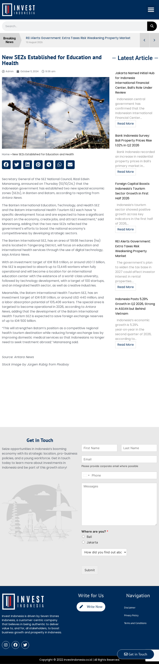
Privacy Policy (131, 615)
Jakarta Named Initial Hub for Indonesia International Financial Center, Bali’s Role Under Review (135, 83)
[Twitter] (25, 645)
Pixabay (63, 364)
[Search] (152, 26)
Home (6, 154)
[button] (151, 10)
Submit (90, 570)
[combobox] (86, 475)
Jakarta (92, 542)
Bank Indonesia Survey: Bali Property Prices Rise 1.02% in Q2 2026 (133, 140)
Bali (89, 537)
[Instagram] (6, 645)
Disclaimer (129, 607)
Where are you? (94, 531)
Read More (125, 123)
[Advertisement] (55, 400)
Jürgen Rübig (37, 364)
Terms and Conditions (135, 623)
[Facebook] (15, 645)
